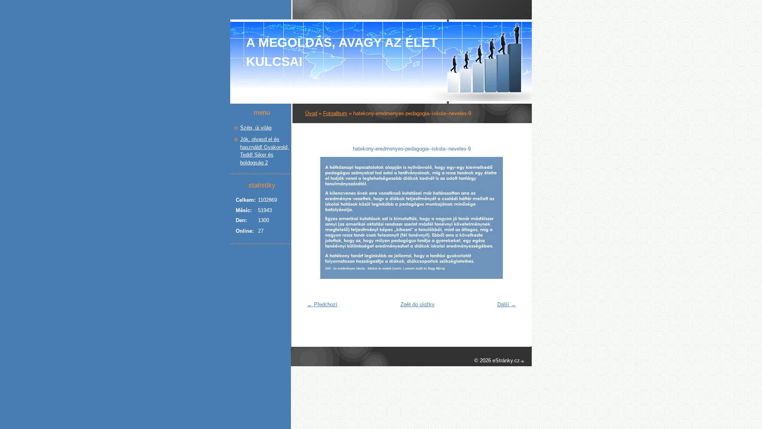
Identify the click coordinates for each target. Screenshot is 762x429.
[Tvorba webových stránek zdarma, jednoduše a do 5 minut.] (522, 361)
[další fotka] (507, 218)
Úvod (311, 113)
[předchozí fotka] (316, 218)
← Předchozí (322, 304)
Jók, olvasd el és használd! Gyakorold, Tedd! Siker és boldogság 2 (264, 151)
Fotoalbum (335, 113)
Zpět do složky (417, 304)
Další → (506, 304)
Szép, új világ (255, 128)
